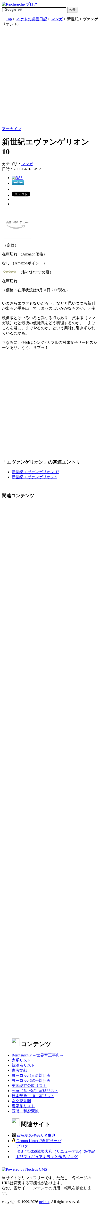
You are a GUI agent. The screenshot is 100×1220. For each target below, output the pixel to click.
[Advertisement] (50, 77)
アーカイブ (11, 129)
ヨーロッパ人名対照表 (31, 1075)
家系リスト (21, 1060)
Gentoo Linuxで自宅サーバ (38, 1141)
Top (9, 19)
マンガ (57, 19)
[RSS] (17, 178)
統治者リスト (23, 1065)
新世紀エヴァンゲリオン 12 (35, 472)
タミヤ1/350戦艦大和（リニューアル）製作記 (55, 1151)
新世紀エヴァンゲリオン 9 (34, 477)
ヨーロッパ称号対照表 (31, 1080)
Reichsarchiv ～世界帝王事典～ (38, 1055)
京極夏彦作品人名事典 (35, 1135)
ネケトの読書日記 (31, 19)
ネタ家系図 (21, 1101)
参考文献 (19, 1070)
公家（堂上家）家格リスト (35, 1091)
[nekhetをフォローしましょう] (18, 183)
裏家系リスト (23, 1106)
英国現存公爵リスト (29, 1086)
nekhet (44, 1202)
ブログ (22, 1146)
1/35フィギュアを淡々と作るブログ (47, 1157)
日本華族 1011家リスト (33, 1096)
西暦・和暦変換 (25, 1111)
